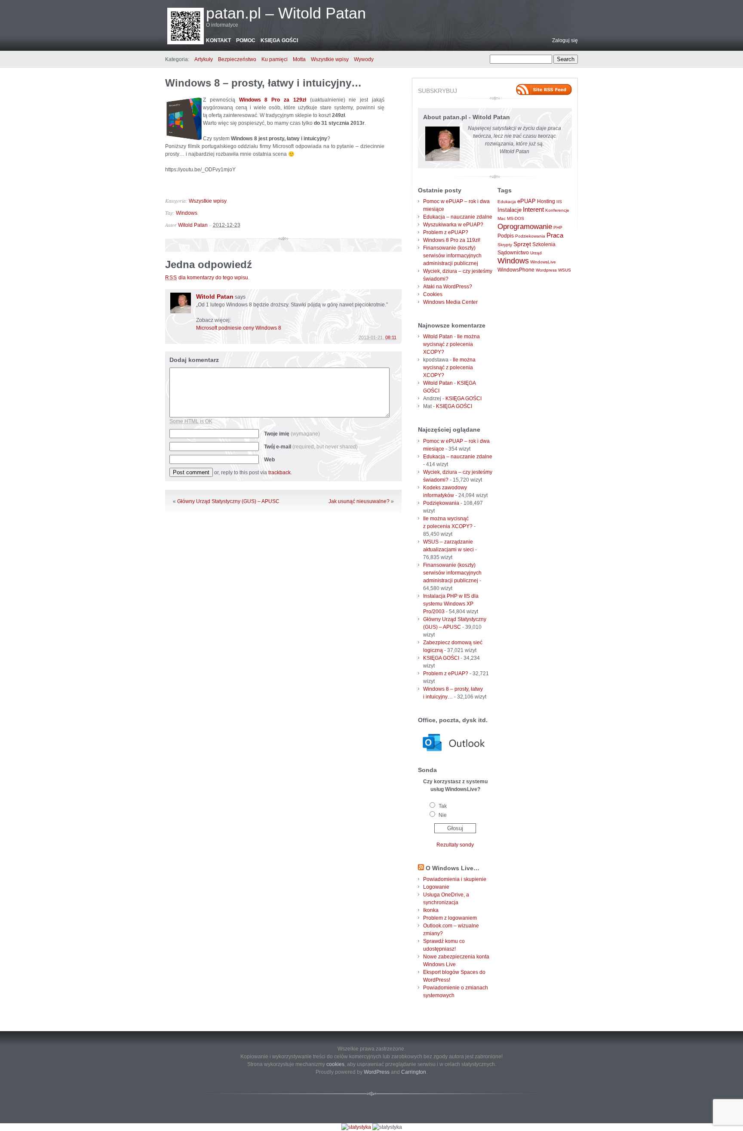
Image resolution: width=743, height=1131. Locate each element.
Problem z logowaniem (450, 918)
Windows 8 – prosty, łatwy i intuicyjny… (263, 83)
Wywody (364, 59)
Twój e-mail (311, 447)
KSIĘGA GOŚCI (279, 40)
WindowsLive (543, 262)
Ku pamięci (274, 59)
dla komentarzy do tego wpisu (206, 278)
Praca (555, 235)
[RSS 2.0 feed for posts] (544, 89)
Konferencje (557, 210)
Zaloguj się (565, 40)
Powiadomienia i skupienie (454, 879)
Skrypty (504, 244)
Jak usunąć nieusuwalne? (359, 501)
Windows (186, 213)
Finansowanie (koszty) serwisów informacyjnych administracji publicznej (452, 255)
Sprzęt (522, 244)
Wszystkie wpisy (330, 59)
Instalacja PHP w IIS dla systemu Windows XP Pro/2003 (451, 604)
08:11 (390, 337)
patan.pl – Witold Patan (286, 13)
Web (269, 460)
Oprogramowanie (524, 226)
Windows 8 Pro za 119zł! (451, 240)
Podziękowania (441, 503)
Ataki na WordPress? (447, 287)
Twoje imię (292, 434)
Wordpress (546, 270)
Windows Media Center (450, 302)
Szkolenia (544, 244)
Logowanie (436, 887)
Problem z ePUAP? (445, 232)
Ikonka (431, 910)
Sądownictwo (513, 253)
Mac (501, 218)
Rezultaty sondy (455, 845)
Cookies (432, 294)
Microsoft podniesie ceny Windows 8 (238, 328)
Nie (443, 815)
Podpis (505, 236)
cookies (335, 1064)
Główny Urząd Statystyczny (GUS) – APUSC (228, 501)
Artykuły (203, 59)
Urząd (536, 252)
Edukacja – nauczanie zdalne (457, 217)
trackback (279, 473)
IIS (559, 201)
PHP (557, 227)
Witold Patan (193, 225)
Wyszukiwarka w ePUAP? (453, 225)
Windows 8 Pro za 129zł (272, 100)
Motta (299, 59)
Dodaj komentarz (194, 359)
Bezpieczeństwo (237, 59)
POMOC (245, 40)
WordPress (377, 1072)
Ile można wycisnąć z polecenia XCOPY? (451, 344)
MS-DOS (515, 218)
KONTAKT (218, 40)
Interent (533, 209)
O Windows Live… (452, 868)
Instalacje (509, 210)
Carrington (413, 1072)
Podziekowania (530, 236)
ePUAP (526, 201)
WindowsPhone (515, 270)
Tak (443, 806)
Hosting (546, 201)
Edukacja (506, 201)
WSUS (564, 270)
